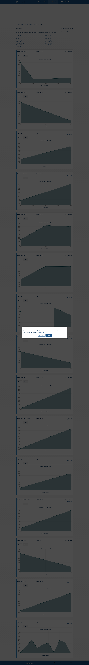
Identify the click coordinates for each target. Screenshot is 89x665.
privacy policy (51, 330)
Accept (48, 335)
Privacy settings (40, 332)
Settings (41, 335)
